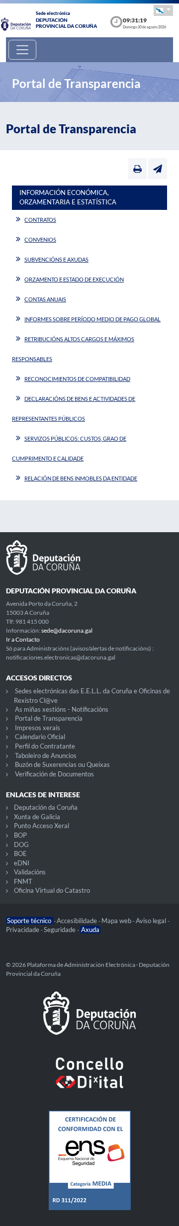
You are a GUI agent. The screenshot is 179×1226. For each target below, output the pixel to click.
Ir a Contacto (23, 639)
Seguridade (60, 930)
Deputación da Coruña (46, 807)
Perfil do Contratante (45, 746)
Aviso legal (152, 921)
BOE (20, 853)
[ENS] (89, 1168)
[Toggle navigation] (22, 50)
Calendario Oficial (40, 737)
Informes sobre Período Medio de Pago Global (92, 319)
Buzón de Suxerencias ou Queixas (62, 764)
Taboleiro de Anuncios (46, 755)
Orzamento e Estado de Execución (74, 279)
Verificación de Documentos (54, 774)
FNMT (23, 881)
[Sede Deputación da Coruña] (89, 1021)
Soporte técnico (30, 921)
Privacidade (23, 930)
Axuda (90, 930)
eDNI (21, 863)
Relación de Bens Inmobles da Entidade (80, 478)
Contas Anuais (45, 299)
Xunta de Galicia (37, 817)
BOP (20, 835)
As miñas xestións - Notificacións (61, 709)
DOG (21, 845)
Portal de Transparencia (49, 718)
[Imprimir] (137, 168)
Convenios (40, 239)
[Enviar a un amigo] (157, 168)
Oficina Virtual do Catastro (52, 890)
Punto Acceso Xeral (41, 826)
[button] (163, 10)
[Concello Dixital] (89, 1081)
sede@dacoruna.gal (66, 630)
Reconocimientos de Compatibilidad (77, 379)
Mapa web (117, 921)
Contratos (40, 219)
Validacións (30, 872)
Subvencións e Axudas (56, 259)
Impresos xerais (37, 728)
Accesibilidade (77, 921)
